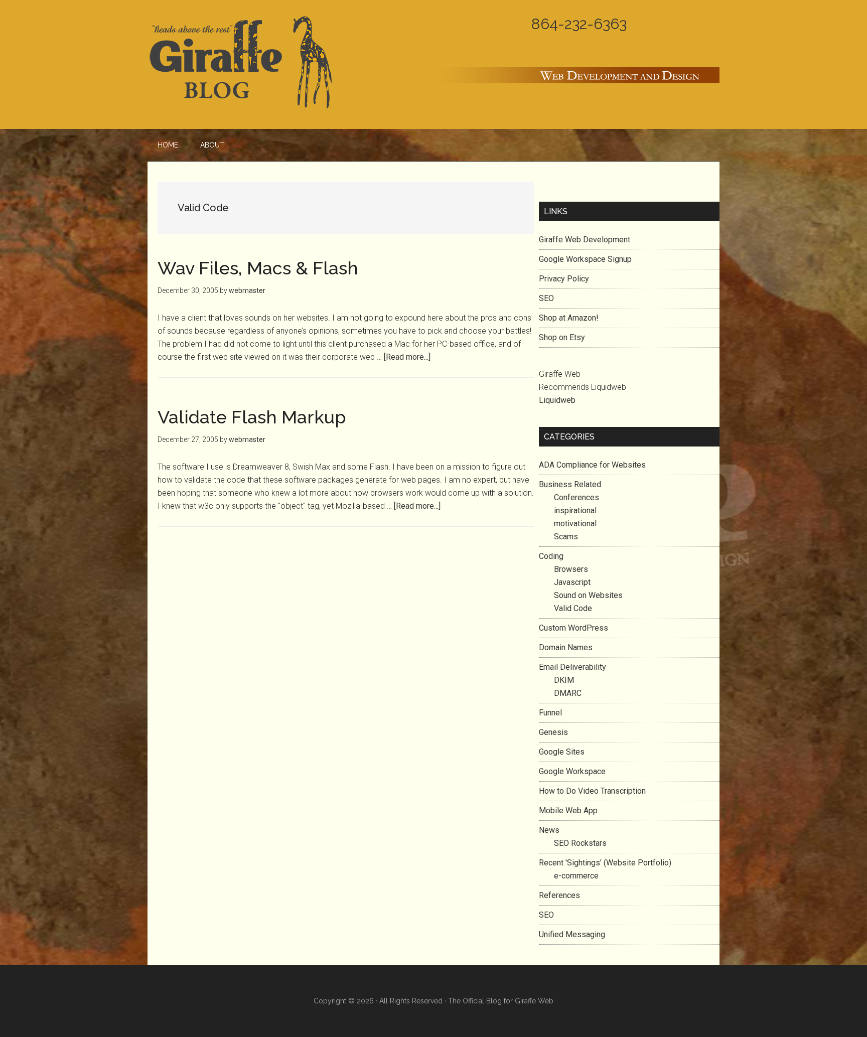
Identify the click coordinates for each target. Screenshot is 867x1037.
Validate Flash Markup (252, 416)
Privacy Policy (564, 278)
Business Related (570, 484)
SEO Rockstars (580, 843)
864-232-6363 (579, 24)
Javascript (572, 582)
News (549, 830)
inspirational (575, 510)
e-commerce (576, 875)
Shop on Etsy (562, 337)
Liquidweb (557, 400)
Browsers (571, 569)
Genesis (553, 732)
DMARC (568, 693)
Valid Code (573, 608)
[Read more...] (407, 357)
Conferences (576, 497)
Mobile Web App (568, 810)
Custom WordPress (573, 628)
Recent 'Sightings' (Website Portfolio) (605, 862)
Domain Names (566, 647)
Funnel (550, 712)
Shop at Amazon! (569, 318)
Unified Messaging (572, 934)
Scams (566, 536)
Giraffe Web (534, 1001)
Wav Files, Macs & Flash (258, 267)
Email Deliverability (572, 667)
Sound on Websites (588, 595)
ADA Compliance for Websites (592, 465)
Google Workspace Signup (585, 259)
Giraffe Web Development (584, 239)
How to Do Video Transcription (592, 791)
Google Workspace (572, 771)
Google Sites (562, 752)
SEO (546, 298)
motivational (575, 523)
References (559, 895)
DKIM (564, 680)
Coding (551, 556)
